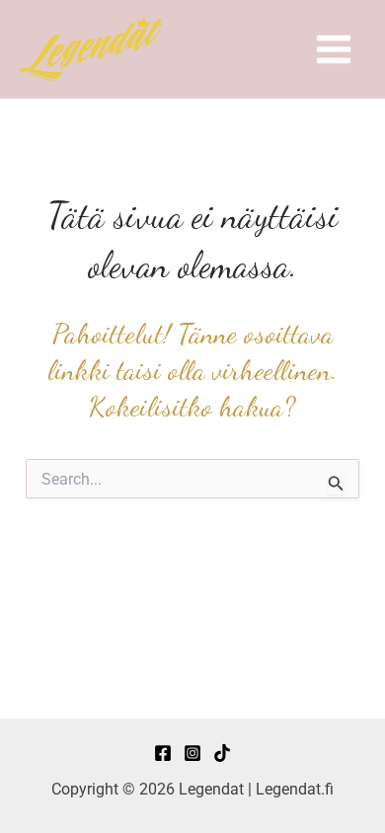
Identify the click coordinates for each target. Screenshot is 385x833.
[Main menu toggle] (333, 49)
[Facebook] (163, 753)
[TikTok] (222, 753)
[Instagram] (192, 753)
